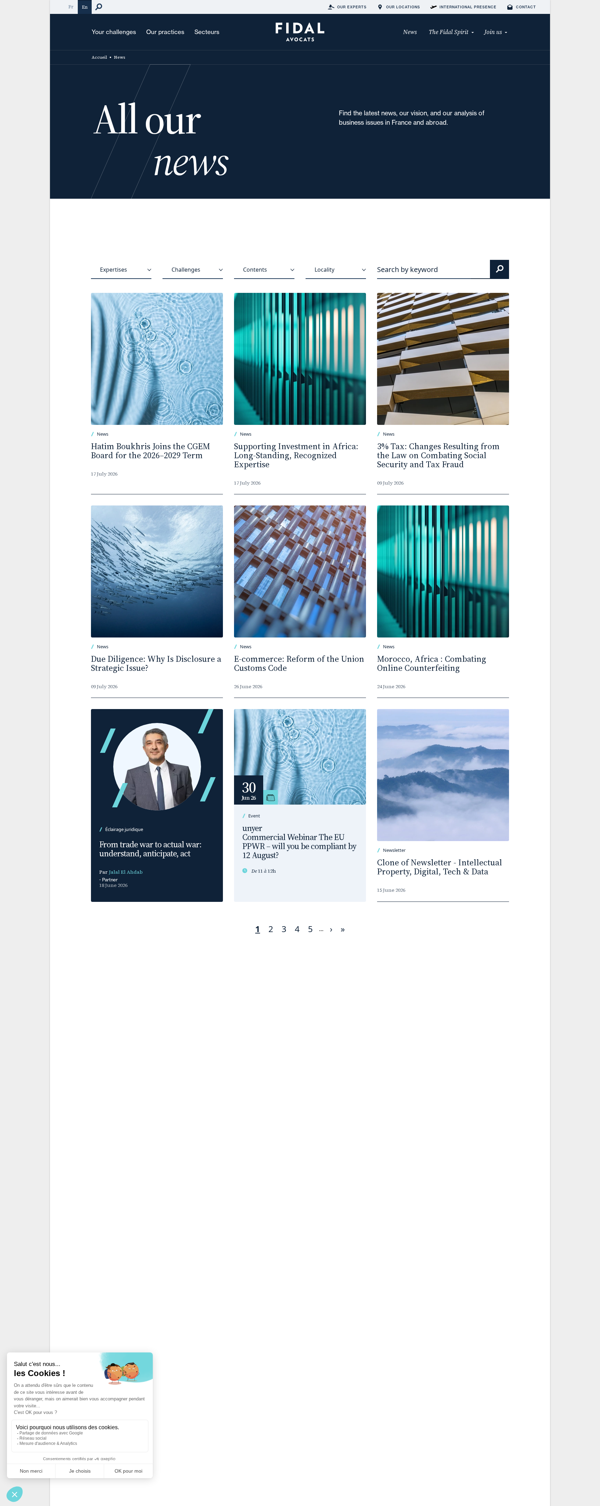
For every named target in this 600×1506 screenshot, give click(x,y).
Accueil (99, 57)
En (85, 7)
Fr (70, 7)
